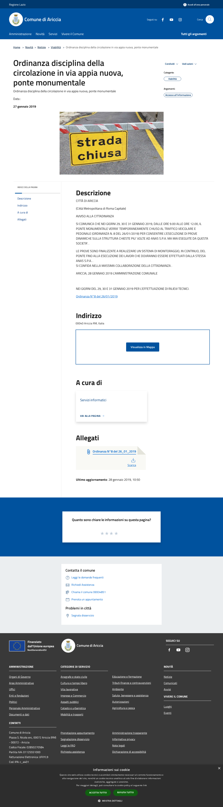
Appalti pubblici (70, 702)
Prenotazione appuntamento (77, 733)
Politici (13, 702)
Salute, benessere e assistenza (130, 695)
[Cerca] (210, 19)
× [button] (219, 768)
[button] (111, 801)
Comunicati (170, 683)
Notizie (41, 47)
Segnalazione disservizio (75, 739)
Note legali (118, 745)
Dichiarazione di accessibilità (129, 752)
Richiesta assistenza (73, 752)
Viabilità (56, 47)
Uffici (12, 689)
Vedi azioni (188, 64)
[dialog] (111, 786)
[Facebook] (161, 19)
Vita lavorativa (69, 689)
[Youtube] (170, 19)
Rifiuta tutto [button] (125, 792)
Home (16, 47)
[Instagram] (178, 19)
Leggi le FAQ (68, 745)
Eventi (167, 713)
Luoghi (168, 706)
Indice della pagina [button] (27, 187)
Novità (29, 47)
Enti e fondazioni (19, 695)
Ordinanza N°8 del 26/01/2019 (97, 296)
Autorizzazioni (120, 702)
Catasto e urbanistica (73, 708)
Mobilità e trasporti (72, 714)
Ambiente (118, 689)
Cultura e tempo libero (74, 683)
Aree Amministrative (21, 683)
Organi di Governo (19, 677)
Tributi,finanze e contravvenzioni (131, 683)
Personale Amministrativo (24, 708)
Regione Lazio (17, 4)
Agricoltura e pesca (123, 708)
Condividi (170, 64)
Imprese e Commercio (73, 695)
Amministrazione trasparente (129, 733)
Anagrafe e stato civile (74, 677)
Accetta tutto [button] (98, 792)
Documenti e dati (19, 714)
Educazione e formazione (127, 676)
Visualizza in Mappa (143, 347)
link (145, 785)
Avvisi (167, 689)
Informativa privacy (123, 739)
